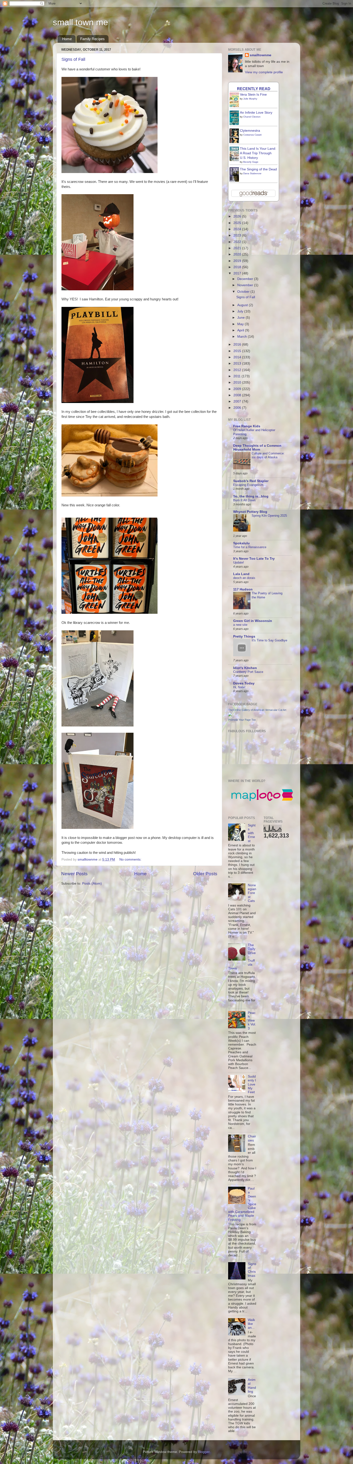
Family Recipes (92, 39)
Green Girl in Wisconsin (252, 621)
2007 (237, 401)
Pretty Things (244, 636)
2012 (237, 370)
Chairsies (252, 1138)
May (241, 324)
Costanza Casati (252, 134)
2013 (237, 363)
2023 (237, 235)
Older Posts (205, 873)
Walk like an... (251, 1323)
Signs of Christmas (252, 1270)
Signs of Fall (73, 59)
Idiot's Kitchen (245, 668)
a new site (240, 625)
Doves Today (244, 683)
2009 (237, 389)
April (241, 330)
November (245, 285)
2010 (237, 382)
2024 (237, 229)
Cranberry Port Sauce (248, 672)
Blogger (203, 1452)
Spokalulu (241, 543)
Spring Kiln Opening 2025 (269, 515)
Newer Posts (74, 873)
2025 (237, 223)
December (245, 279)
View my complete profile (264, 72)
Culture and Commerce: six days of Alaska (268, 455)
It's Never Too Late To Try (254, 558)
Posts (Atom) (92, 883)
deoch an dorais (244, 578)
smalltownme (260, 55)
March (242, 336)
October (243, 291)
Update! (238, 562)
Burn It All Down (244, 500)
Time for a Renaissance (249, 547)
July (240, 311)
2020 (237, 254)
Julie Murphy (250, 98)
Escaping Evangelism (248, 485)
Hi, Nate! (239, 687)
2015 (237, 351)
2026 (237, 216)
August (243, 305)
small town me (80, 22)
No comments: (130, 859)
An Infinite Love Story (256, 112)
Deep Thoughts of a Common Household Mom (257, 447)
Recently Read (253, 89)
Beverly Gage (250, 162)
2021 (237, 248)
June (241, 317)
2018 (237, 267)
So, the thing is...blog (250, 496)
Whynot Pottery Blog (250, 512)
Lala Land (241, 574)
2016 (237, 344)
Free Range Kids (246, 426)
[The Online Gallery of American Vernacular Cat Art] (230, 715)
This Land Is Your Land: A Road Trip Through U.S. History (258, 153)
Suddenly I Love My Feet (252, 1084)
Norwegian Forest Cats (252, 893)
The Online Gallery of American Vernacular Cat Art (257, 709)
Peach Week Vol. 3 (252, 1020)
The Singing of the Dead (258, 169)
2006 (237, 407)
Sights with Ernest (252, 833)
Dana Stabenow (252, 173)
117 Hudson (243, 589)
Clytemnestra (250, 130)
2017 (237, 273)
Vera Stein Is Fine (253, 94)
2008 (237, 395)
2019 (237, 261)
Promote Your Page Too (242, 719)
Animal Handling (252, 1385)
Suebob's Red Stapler (250, 481)
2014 (237, 357)
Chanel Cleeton (252, 116)
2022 (237, 242)
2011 (237, 376)
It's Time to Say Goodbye (269, 640)
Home (67, 39)
